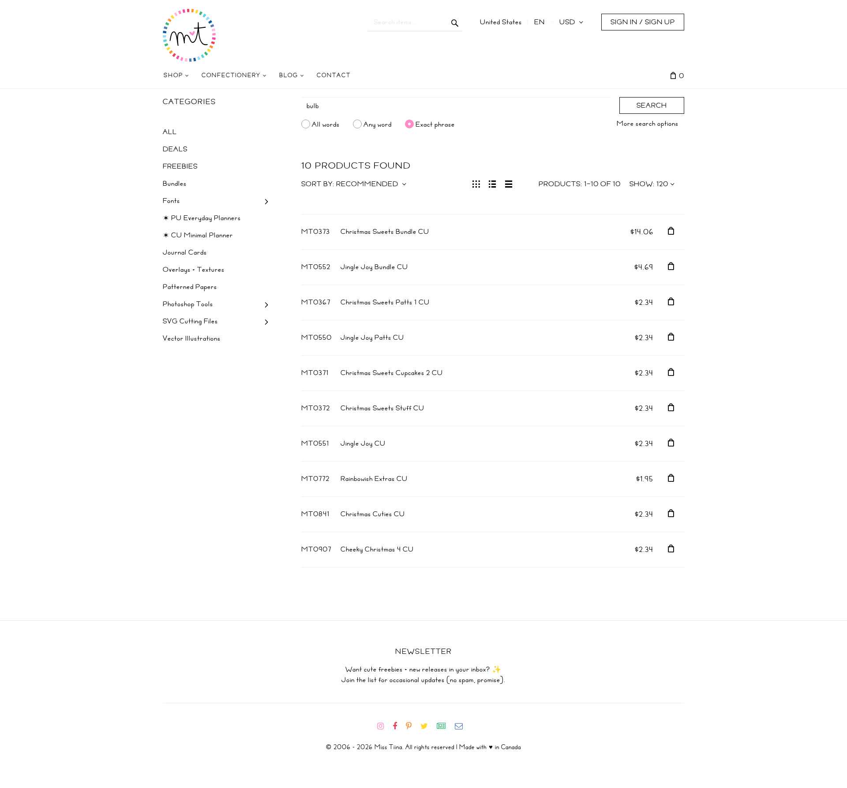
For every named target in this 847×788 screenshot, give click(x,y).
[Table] (509, 183)
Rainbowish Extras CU (374, 478)
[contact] (462, 726)
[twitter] (427, 726)
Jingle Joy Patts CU (372, 337)
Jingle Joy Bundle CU (374, 267)
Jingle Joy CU (363, 443)
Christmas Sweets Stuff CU (382, 408)
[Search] (455, 22)
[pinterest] (412, 726)
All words (326, 124)
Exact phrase (435, 124)
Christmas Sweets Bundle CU (385, 231)
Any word (378, 124)
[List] (492, 183)
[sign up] (445, 726)
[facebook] (398, 726)
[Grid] (476, 183)
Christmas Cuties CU (373, 514)
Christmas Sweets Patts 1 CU (385, 302)
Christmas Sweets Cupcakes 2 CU (392, 373)
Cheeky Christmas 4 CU (377, 549)
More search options (647, 123)
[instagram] (384, 726)
